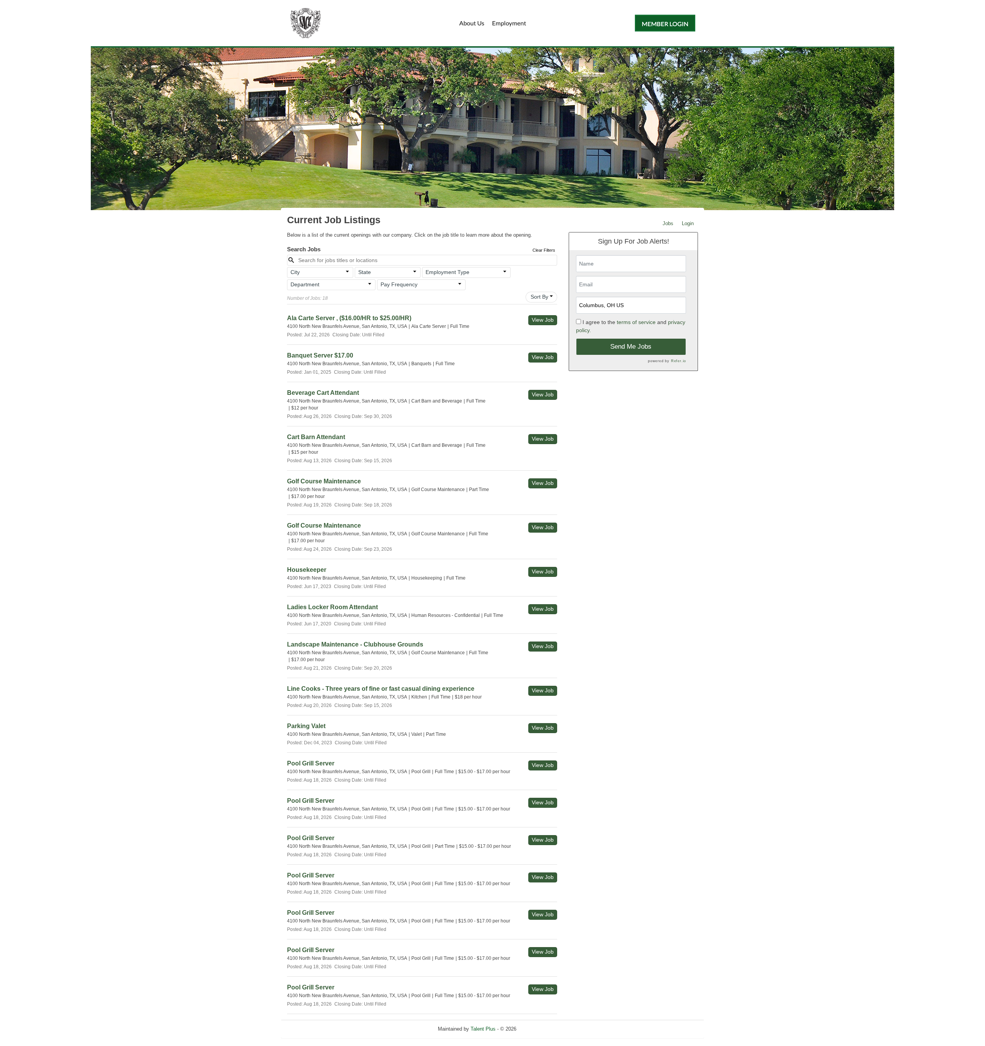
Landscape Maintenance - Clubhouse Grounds (355, 644)
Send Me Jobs (630, 346)
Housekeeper (306, 569)
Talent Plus (483, 1029)
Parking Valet (306, 726)
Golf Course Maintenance (324, 481)
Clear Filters (544, 250)
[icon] (347, 272)
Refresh (539, 1029)
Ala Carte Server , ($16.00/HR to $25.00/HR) (349, 318)
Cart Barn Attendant (316, 437)
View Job (543, 320)
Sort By (539, 297)
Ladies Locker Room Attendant (332, 607)
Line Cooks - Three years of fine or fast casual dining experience (380, 688)
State (364, 272)
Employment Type (447, 272)
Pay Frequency (399, 284)
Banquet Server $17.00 (320, 355)
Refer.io (678, 361)
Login (688, 223)
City (295, 272)
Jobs (668, 223)
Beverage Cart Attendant (323, 392)
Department (304, 284)
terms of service (636, 322)
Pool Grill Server (310, 763)
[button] (320, 272)
